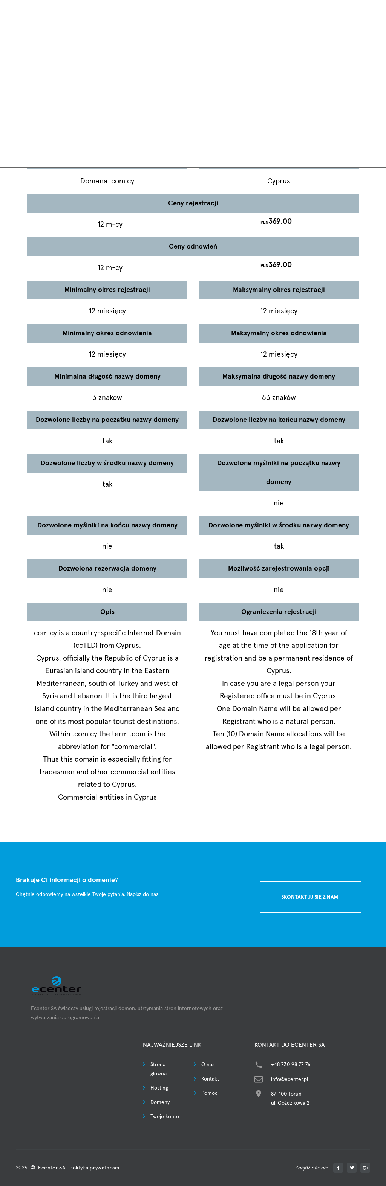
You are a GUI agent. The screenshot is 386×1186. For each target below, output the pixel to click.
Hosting (159, 1088)
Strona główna (158, 1069)
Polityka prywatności (94, 1168)
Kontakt (210, 1079)
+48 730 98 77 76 (291, 1064)
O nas (207, 1064)
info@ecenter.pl (289, 1079)
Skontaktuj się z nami (310, 897)
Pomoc (209, 1093)
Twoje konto (164, 1116)
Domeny (160, 1102)
